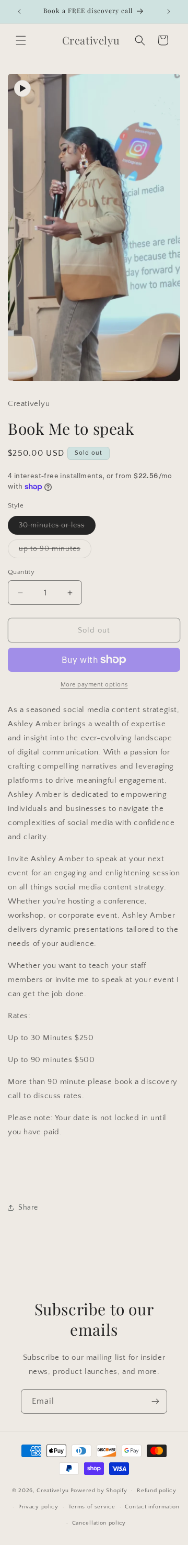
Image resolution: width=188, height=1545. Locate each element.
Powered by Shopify (98, 1490)
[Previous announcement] (19, 11)
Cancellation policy (99, 1523)
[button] (20, 40)
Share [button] (28, 1207)
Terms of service (91, 1507)
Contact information (152, 1507)
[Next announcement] (168, 11)
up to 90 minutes (55, 551)
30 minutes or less (57, 528)
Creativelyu (53, 1490)
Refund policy (156, 1490)
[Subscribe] (155, 1401)
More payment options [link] (94, 684)
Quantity (21, 572)
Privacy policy (38, 1507)
